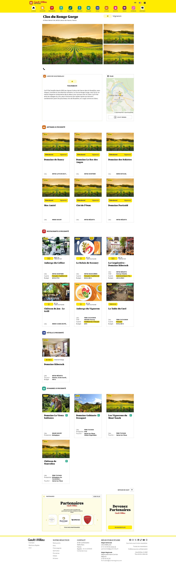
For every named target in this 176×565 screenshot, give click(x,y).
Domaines (56, 553)
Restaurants (56, 543)
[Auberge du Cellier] (56, 259)
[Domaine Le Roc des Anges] (88, 155)
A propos (31, 543)
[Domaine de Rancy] (56, 155)
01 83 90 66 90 (105, 558)
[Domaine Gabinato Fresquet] (88, 416)
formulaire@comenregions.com (111, 560)
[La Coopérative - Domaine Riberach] (120, 259)
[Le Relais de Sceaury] (88, 259)
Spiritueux (56, 551)
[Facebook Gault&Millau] (130, 540)
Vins (54, 545)
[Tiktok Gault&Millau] (141, 540)
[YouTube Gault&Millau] (144, 540)
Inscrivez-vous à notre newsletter (136, 543)
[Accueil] (40, 2)
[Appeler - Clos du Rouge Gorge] (44, 69)
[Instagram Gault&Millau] (133, 540)
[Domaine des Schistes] (120, 155)
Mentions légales (34, 545)
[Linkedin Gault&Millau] (138, 540)
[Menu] (145, 3)
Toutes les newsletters (140, 546)
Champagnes (57, 548)
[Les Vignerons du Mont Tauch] (120, 416)
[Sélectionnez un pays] (140, 3)
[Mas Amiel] (56, 200)
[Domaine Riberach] (56, 360)
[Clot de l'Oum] (88, 200)
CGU (30, 548)
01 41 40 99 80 (87, 549)
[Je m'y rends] (120, 97)
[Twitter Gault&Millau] (136, 540)
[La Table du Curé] (120, 305)
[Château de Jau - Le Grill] (56, 305)
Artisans (55, 558)
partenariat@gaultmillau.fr (109, 549)
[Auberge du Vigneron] (88, 305)
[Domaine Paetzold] (120, 200)
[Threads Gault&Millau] (146, 540)
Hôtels (55, 556)
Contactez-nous (82, 551)
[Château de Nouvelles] (56, 462)
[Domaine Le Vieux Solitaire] (56, 416)
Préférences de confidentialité (137, 549)
